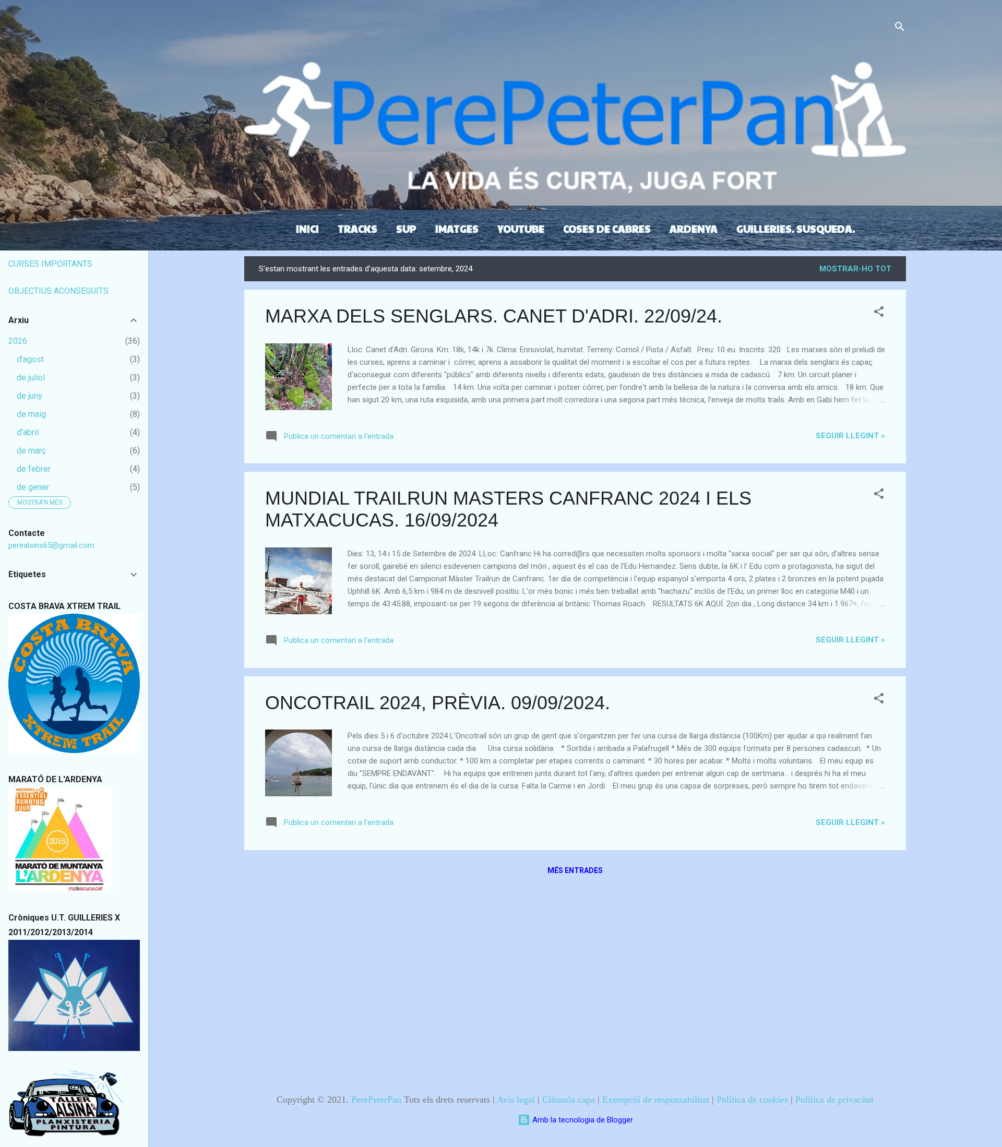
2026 (17, 341)
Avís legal (516, 1099)
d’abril (28, 432)
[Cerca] (899, 28)
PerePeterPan (376, 1099)
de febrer (34, 469)
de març (31, 451)
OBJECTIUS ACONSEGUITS (58, 291)
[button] (879, 313)
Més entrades (575, 870)
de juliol (31, 378)
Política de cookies (752, 1099)
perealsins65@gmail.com (51, 545)
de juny (29, 396)
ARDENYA (694, 228)
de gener (33, 487)
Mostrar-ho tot (855, 268)
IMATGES (457, 228)
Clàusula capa (568, 1099)
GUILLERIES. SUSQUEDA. (795, 228)
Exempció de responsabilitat (655, 1099)
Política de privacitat (834, 1099)
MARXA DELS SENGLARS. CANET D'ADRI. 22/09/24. (493, 316)
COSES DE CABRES (607, 228)
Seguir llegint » (850, 435)
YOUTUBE (520, 228)
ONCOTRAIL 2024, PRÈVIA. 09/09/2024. (437, 702)
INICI (307, 228)
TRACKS (357, 228)
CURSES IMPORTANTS (50, 264)
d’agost (30, 359)
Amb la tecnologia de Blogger (581, 1120)
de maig (31, 414)
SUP (406, 228)
